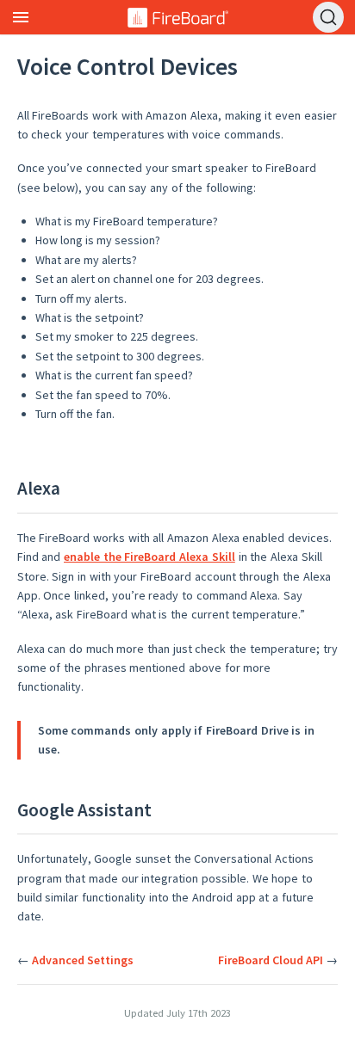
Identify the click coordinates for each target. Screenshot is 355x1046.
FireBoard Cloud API (270, 960)
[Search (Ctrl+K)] (328, 17)
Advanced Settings (83, 960)
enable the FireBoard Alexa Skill (149, 556)
